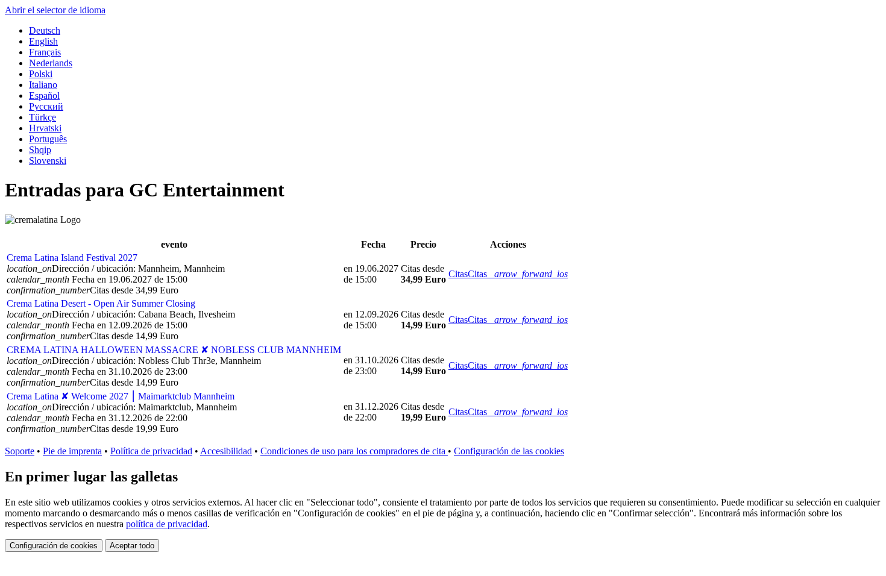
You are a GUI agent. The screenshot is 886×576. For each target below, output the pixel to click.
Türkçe (42, 117)
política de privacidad (166, 524)
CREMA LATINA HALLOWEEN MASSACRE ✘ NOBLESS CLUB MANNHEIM (174, 350)
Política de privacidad (151, 451)
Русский (46, 106)
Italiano (43, 85)
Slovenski (47, 160)
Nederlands (50, 63)
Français (45, 52)
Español (44, 95)
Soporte (19, 451)
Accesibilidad (226, 451)
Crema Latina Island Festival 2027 (72, 257)
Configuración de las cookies (509, 451)
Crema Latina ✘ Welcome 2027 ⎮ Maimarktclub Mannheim (120, 396)
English (43, 41)
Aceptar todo (132, 545)
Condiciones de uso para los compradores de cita (354, 451)
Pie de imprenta (72, 451)
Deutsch (44, 30)
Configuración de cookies (54, 545)
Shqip (40, 150)
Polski (40, 74)
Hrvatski (45, 128)
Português (48, 139)
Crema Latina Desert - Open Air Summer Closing (101, 303)
